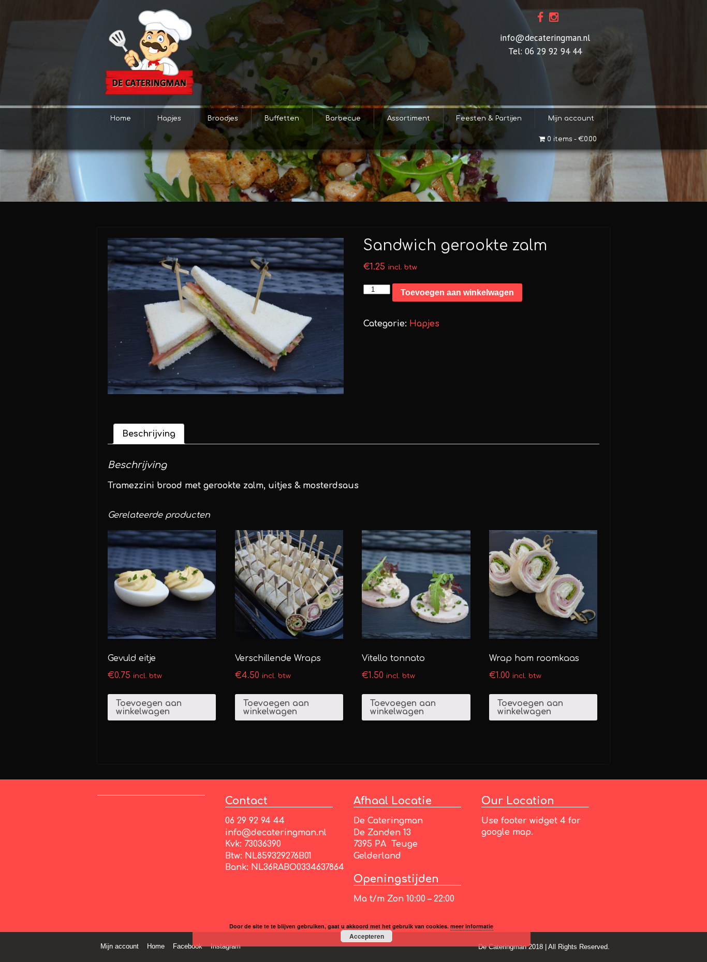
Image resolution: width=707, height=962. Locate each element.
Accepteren (366, 936)
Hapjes (169, 118)
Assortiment (408, 118)
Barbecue (343, 118)
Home (120, 118)
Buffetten (281, 118)
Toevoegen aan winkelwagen (457, 292)
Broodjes (223, 118)
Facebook (187, 946)
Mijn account (571, 118)
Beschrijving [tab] (148, 434)
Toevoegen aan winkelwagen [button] (149, 707)
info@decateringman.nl (545, 37)
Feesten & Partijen (489, 118)
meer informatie (471, 926)
